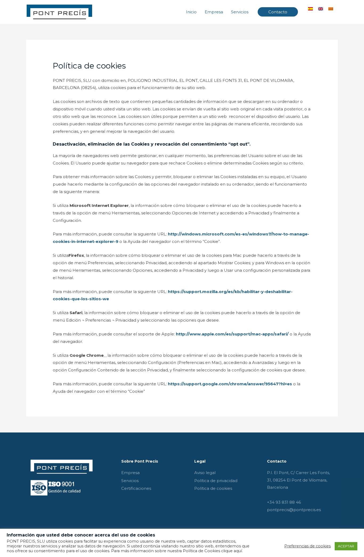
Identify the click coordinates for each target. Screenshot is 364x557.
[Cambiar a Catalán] (331, 8)
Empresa (214, 11)
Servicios (239, 11)
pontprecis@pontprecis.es (294, 509)
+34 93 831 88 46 (284, 502)
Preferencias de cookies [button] (307, 546)
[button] (278, 12)
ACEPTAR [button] (346, 546)
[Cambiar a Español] (310, 8)
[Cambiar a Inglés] (321, 8)
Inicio (191, 11)
